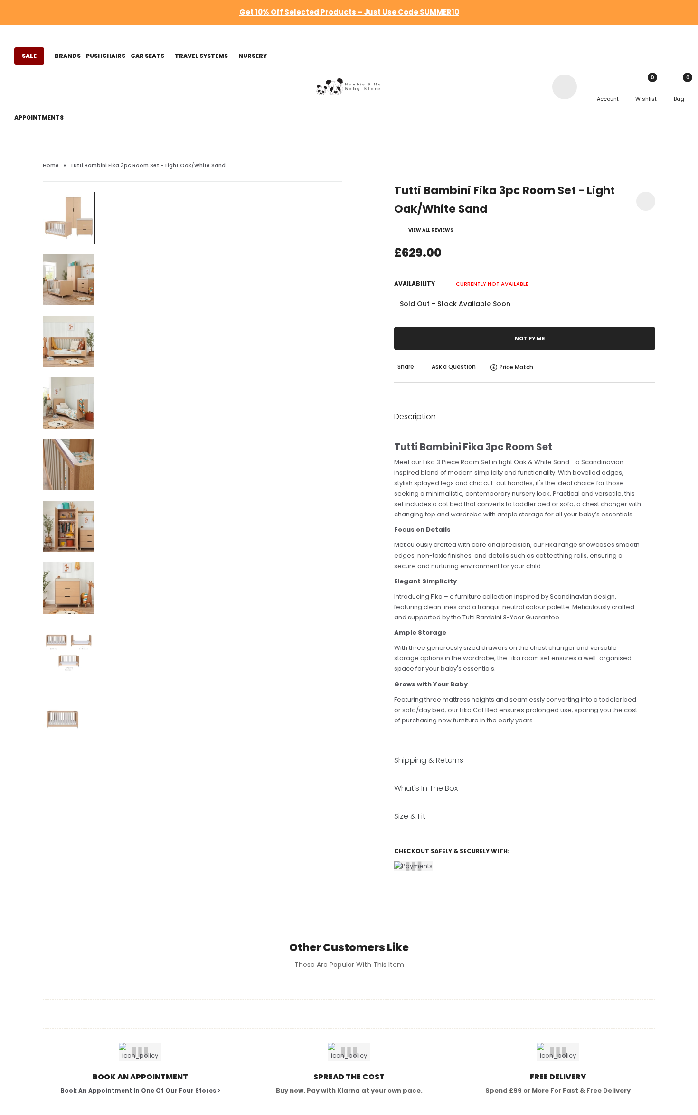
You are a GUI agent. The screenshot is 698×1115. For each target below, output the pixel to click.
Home (51, 165)
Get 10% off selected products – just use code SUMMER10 (349, 12)
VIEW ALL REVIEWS (430, 230)
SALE (29, 56)
